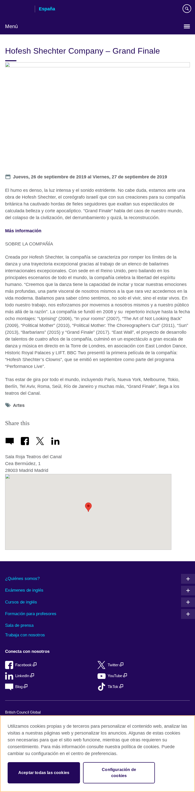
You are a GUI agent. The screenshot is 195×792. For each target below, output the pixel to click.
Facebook (24, 665)
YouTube (115, 676)
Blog (19, 686)
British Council (18, 9)
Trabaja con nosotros (25, 635)
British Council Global (23, 712)
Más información (23, 230)
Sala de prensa (19, 625)
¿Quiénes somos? (22, 578)
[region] (97, 753)
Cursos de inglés (21, 602)
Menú (11, 26)
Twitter (114, 665)
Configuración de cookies (119, 772)
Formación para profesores (30, 613)
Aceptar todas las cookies (43, 772)
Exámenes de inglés (24, 590)
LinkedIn (22, 676)
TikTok (113, 686)
